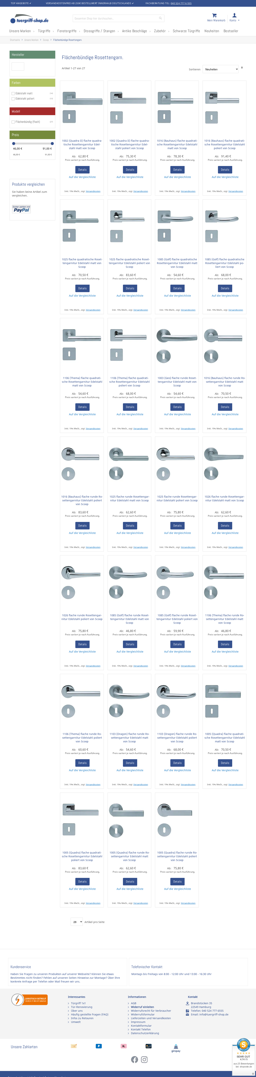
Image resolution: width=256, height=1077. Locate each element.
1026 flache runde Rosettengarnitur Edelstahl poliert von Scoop (82, 617)
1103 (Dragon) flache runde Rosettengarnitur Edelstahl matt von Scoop (129, 737)
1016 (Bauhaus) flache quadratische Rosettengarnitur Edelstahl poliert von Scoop (224, 144)
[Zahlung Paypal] (99, 1047)
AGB (133, 1003)
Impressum (138, 1022)
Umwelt (76, 1022)
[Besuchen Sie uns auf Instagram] (144, 1062)
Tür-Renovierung (81, 1007)
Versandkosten (93, 191)
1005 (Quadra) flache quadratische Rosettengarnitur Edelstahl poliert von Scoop (82, 856)
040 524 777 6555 (213, 1010)
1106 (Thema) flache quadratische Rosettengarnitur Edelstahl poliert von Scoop (129, 381)
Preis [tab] (15, 134)
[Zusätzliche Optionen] (21, 212)
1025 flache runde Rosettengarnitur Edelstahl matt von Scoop (130, 498)
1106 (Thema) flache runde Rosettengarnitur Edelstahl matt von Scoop (224, 618)
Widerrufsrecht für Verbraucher (151, 1010)
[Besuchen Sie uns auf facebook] (136, 1062)
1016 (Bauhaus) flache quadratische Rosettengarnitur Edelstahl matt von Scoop (177, 144)
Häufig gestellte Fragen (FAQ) (89, 1014)
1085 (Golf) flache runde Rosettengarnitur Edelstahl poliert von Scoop (177, 618)
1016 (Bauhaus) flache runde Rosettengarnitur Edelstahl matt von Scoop (224, 381)
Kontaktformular (141, 1025)
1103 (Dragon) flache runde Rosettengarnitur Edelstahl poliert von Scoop (177, 737)
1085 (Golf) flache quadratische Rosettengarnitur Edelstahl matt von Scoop (177, 263)
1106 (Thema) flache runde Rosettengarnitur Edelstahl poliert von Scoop (82, 737)
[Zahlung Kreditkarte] (149, 1047)
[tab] (32, 55)
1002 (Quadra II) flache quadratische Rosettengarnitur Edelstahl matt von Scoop (82, 144)
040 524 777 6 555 (181, 3)
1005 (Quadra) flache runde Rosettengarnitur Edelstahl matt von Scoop (130, 856)
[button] (238, 19)
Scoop (46, 40)
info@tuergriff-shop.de (213, 1014)
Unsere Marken (31, 40)
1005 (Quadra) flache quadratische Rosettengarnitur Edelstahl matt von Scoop (224, 737)
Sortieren (195, 69)
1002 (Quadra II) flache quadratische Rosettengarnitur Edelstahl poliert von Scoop (129, 144)
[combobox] (118, 18)
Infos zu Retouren (82, 1018)
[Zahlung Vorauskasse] (74, 1047)
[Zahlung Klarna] (124, 1047)
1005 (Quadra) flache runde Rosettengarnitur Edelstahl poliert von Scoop (177, 856)
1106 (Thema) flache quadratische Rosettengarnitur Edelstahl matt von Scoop (82, 381)
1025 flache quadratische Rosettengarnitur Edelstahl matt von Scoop (82, 263)
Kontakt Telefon (141, 1029)
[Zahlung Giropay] (176, 1051)
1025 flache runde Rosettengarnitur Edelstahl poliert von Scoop (177, 498)
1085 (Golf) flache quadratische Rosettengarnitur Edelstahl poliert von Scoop (224, 263)
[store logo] (40, 19)
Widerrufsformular (143, 1014)
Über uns (77, 1010)
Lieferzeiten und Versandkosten (151, 1018)
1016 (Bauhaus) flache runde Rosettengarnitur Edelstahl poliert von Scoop (82, 500)
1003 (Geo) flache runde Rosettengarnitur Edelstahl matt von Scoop (177, 381)
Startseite (15, 40)
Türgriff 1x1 (78, 1003)
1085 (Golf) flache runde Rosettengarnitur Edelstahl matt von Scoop (129, 618)
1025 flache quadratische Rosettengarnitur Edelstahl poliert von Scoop (129, 263)
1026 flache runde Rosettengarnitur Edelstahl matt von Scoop (225, 498)
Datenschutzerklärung (145, 1033)
